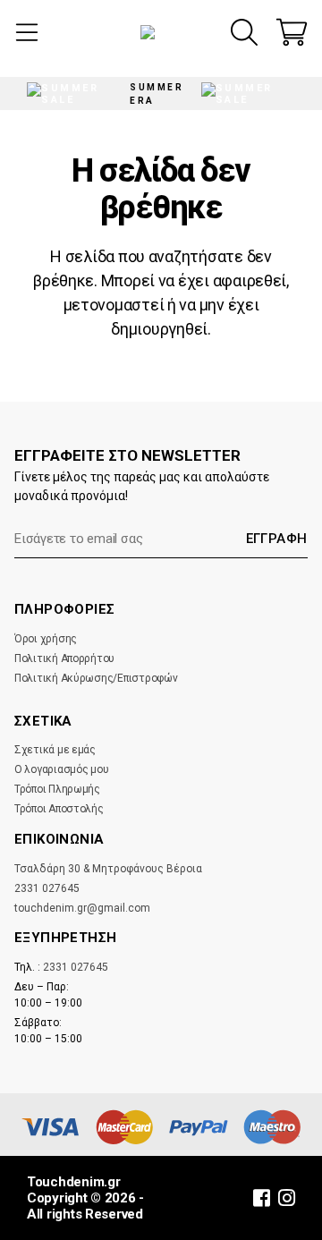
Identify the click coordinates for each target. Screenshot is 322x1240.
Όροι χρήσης (45, 639)
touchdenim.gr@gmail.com (82, 908)
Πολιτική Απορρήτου (64, 658)
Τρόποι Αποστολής (59, 809)
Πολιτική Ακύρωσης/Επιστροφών (95, 678)
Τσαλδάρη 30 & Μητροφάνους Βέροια (108, 868)
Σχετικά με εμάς (55, 749)
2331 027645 (47, 888)
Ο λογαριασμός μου (61, 769)
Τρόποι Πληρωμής (57, 789)
